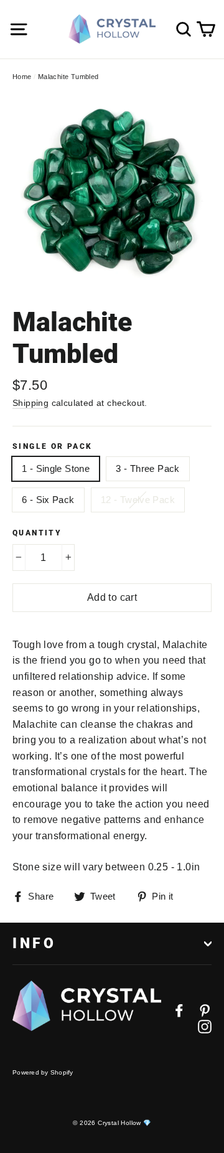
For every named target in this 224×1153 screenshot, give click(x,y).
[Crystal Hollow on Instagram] (205, 1026)
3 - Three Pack (147, 468)
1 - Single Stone (56, 468)
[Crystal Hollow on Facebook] (179, 1010)
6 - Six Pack (48, 499)
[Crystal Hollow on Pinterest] (205, 1010)
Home (22, 76)
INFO (34, 943)
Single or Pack (52, 446)
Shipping (30, 403)
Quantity (37, 533)
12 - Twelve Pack (138, 499)
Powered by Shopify (42, 1072)
